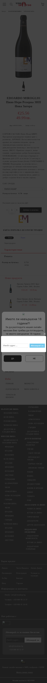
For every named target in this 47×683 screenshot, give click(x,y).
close (44, 333)
